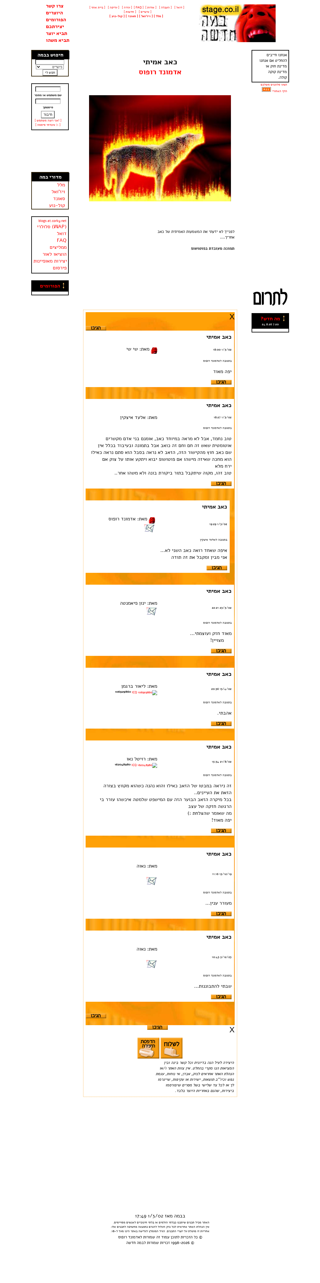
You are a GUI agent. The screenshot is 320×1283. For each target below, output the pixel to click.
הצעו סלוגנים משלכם (274, 84)
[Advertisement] (50, 151)
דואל (62, 233)
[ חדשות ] (129, 12)
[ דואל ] (178, 7)
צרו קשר (54, 5)
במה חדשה (135, 1243)
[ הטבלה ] (165, 7)
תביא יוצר (56, 33)
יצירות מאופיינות (50, 261)
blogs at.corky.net (52, 221)
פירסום (60, 267)
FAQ (62, 240)
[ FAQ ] (138, 7)
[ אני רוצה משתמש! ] (48, 120)
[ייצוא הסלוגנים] (266, 91)
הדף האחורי (279, 91)
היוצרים (54, 12)
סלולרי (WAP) (52, 226)
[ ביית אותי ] (97, 7)
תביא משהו (57, 40)
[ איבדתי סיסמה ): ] (47, 125)
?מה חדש (270, 318)
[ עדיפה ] (113, 7)
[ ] (117, 16)
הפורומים (56, 19)
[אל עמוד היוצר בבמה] (154, 349)
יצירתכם (55, 26)
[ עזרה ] (126, 7)
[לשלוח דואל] (149, 531)
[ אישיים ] (144, 12)
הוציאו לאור (54, 254)
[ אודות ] (150, 7)
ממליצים (58, 247)
